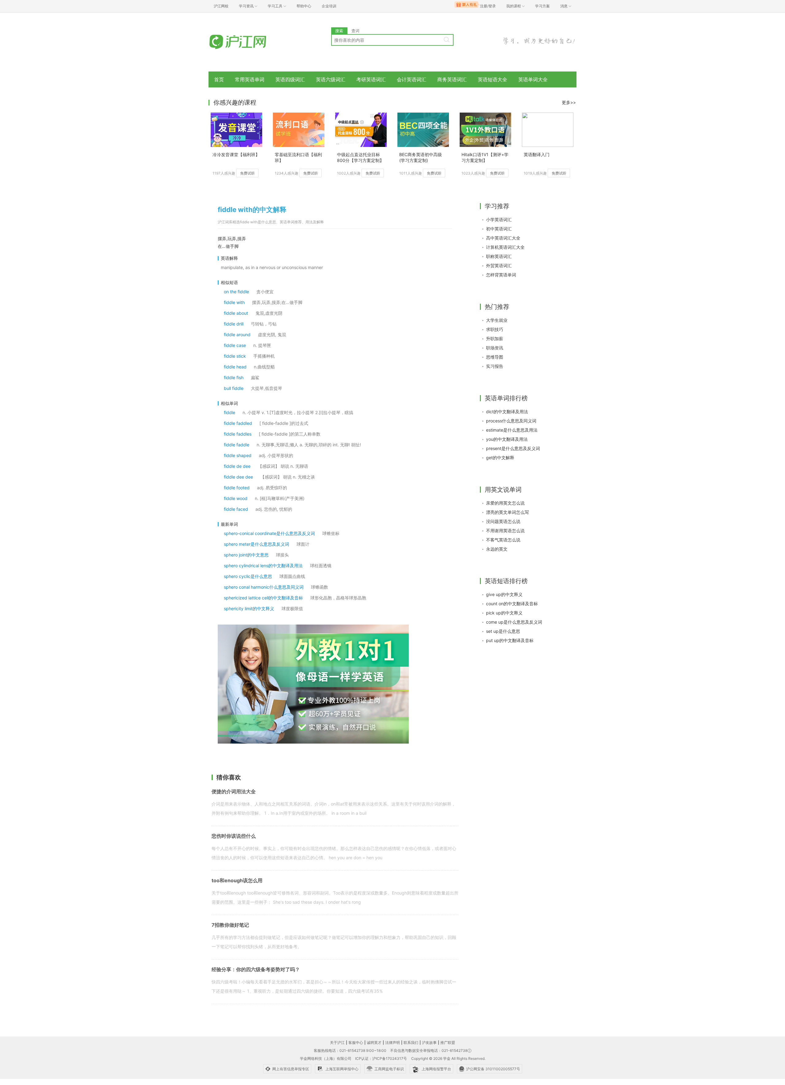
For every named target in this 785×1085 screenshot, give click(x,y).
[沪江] (247, 42)
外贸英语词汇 (499, 265)
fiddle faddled (238, 423)
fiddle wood (235, 498)
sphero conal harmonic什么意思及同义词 (264, 587)
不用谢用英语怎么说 (505, 530)
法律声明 (392, 1042)
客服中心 (355, 1042)
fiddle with (234, 302)
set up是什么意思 (503, 631)
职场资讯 (494, 347)
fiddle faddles (237, 434)
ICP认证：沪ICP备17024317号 (381, 1058)
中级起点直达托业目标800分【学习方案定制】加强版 (360, 158)
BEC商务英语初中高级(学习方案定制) (420, 157)
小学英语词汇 (499, 219)
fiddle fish (233, 377)
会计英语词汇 (411, 79)
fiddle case (235, 345)
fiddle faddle (236, 444)
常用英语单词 (249, 79)
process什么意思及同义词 (511, 420)
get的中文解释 (500, 457)
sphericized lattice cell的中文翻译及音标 (263, 597)
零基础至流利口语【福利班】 (298, 157)
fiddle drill (233, 323)
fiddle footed (237, 487)
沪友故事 (429, 1042)
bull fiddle (233, 388)
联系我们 (411, 1042)
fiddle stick (235, 356)
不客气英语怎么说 (503, 539)
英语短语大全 (492, 79)
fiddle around (237, 334)
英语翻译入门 (537, 154)
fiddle (229, 412)
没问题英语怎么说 (503, 521)
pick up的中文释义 (504, 612)
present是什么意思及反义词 (513, 448)
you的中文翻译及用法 (507, 439)
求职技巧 (494, 329)
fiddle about (236, 313)
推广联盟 (447, 1042)
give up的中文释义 (504, 594)
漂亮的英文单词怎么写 (507, 512)
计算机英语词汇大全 (505, 247)
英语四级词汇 (290, 79)
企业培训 (329, 6)
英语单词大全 (533, 79)
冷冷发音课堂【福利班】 (236, 154)
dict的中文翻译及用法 (507, 411)
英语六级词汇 (330, 79)
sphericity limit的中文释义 (249, 608)
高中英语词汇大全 (503, 237)
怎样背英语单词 (501, 274)
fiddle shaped (237, 455)
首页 (219, 79)
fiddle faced (236, 509)
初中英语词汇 (499, 228)
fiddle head (235, 366)
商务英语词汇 (452, 79)
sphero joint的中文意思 (246, 554)
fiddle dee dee (238, 476)
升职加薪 (494, 338)
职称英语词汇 (499, 256)
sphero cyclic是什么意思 (248, 576)
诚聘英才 (374, 1042)
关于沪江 (337, 1042)
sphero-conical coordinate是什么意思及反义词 (269, 533)
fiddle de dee (237, 466)
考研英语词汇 (371, 79)
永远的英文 (496, 549)
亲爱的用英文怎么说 (505, 503)
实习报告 (494, 366)
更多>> (569, 102)
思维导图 (494, 357)
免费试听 (247, 173)
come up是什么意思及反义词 (514, 622)
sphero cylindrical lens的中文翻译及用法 (263, 565)
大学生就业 (496, 320)
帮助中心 (304, 6)
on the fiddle (236, 291)
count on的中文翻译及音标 (512, 603)
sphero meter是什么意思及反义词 (256, 544)
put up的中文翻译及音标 (510, 640)
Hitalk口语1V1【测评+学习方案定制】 (484, 157)
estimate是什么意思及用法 (512, 430)
